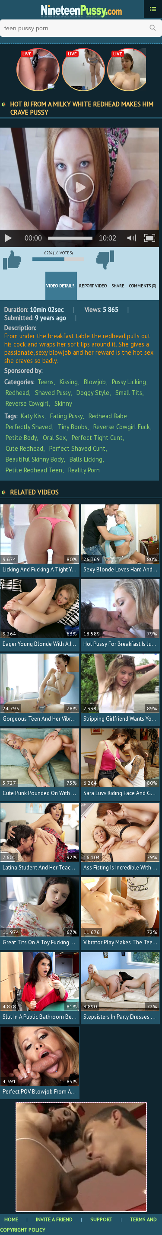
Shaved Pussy (52, 392)
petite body (21, 437)
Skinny (63, 403)
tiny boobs (72, 427)
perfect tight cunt (97, 437)
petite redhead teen (34, 470)
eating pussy (66, 416)
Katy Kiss (32, 416)
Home (11, 1219)
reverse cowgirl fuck (121, 427)
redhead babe (108, 416)
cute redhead (24, 448)
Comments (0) (142, 286)
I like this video (11, 260)
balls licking (86, 459)
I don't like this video (105, 260)
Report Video (93, 286)
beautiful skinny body (35, 459)
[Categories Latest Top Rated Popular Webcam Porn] (153, 9)
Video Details (60, 286)
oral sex (54, 437)
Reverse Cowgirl (27, 403)
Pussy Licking (129, 382)
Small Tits (128, 392)
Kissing (69, 382)
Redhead (17, 392)
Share (117, 286)
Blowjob (95, 382)
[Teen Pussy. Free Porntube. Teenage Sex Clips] (81, 9)
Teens (46, 382)
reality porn (84, 470)
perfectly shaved (29, 427)
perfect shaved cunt (77, 448)
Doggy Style (92, 392)
